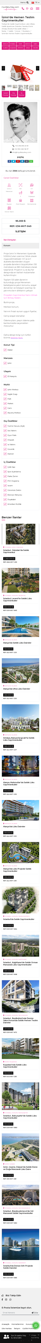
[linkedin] (22, 161)
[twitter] (13, 161)
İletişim (17, 1329)
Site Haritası (7, 1329)
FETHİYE (20, 48)
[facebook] (9, 161)
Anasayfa (5, 1324)
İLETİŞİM (20, 231)
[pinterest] (18, 161)
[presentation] (3, 68)
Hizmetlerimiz (18, 1324)
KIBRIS (35, 44)
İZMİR (20, 44)
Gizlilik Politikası (29, 1329)
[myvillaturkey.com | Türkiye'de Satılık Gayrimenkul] (10, 8)
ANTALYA (5, 44)
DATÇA (28, 48)
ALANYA (5, 48)
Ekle (36, 1313)
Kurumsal (30, 1324)
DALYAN (35, 48)
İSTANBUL (13, 44)
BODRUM (28, 44)
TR (36, 2)
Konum (7, 245)
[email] (26, 161)
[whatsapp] (31, 161)
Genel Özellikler (11, 178)
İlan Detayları (10, 240)
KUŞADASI (13, 48)
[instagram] (6, 1300)
